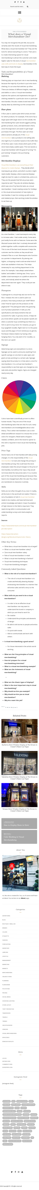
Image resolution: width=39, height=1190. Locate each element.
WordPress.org (7, 1067)
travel (5, 1141)
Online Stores (7, 976)
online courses (7, 1127)
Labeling (5, 952)
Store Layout (6, 1005)
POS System (6, 989)
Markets (5, 968)
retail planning (16, 1134)
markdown (6, 1121)
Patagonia (17, 1127)
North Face (31, 1124)
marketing (6, 1124)
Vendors (5, 1029)
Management (6, 960)
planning (24, 1127)
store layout (16, 1137)
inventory (33, 1114)
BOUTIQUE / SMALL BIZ (9, 924)
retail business (27, 1131)
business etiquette (22, 1101)
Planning (5, 980)
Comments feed (7, 1064)
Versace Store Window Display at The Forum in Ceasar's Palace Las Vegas (19, 810)
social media (26, 1134)
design (17, 1108)
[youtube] (23, 2)
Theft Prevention (8, 1009)
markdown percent (30, 1121)
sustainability (25, 1137)
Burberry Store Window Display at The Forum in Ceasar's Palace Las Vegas (19, 746)
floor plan (27, 1111)
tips (32, 1137)
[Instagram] (21, 2)
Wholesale (5, 1037)
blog (13, 1101)
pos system (32, 1127)
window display (27, 1141)
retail (19, 1131)
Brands (4, 928)
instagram (26, 1114)
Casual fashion (16, 1104)
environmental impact (9, 1111)
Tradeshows (6, 1013)
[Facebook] (18, 2)
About (23, 898)
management (34, 1118)
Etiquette (5, 936)
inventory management (9, 1118)
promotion (13, 1131)
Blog (4, 920)
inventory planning (23, 1118)
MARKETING (5, 964)
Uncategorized (20, 31)
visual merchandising (15, 1141)
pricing (5, 1131)
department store (8, 1108)
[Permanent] (19, 742)
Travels (4, 1017)
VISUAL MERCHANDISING (9, 1033)
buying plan (6, 1104)
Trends (4, 1021)
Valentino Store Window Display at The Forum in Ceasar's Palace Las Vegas (19, 778)
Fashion (5, 940)
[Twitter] (15, 2)
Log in (4, 1058)
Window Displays (8, 1041)
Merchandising (7, 972)
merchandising (21, 1124)
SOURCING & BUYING (8, 1001)
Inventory (5, 948)
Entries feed (6, 1061)
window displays (7, 1144)
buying (31, 1101)
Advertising (6, 916)
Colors (4, 932)
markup (13, 1124)
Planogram (6, 985)
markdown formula (16, 1121)
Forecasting (6, 944)
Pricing (4, 993)
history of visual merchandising (12, 1114)
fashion (19, 1111)
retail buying (6, 1134)
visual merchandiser (27, 497)
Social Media (6, 997)
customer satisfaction (28, 1104)
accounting (6, 1101)
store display (6, 1137)
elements (23, 1108)
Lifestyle (5, 956)
